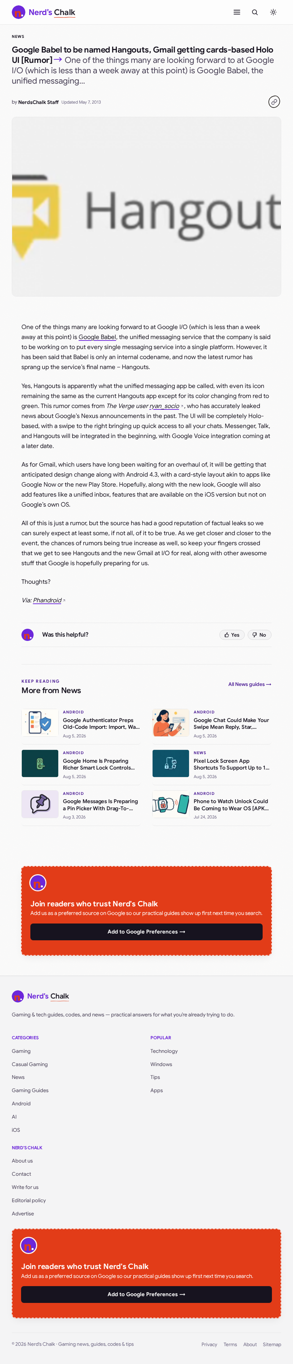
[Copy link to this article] (274, 102)
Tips (155, 1077)
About (250, 1344)
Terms (230, 1344)
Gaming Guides (30, 1090)
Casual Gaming (30, 1064)
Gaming (21, 1051)
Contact (21, 1174)
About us (22, 1161)
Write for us (25, 1187)
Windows (161, 1064)
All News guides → (250, 684)
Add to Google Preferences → (146, 932)
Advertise (23, 1213)
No (262, 635)
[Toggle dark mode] (273, 12)
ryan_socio (164, 406)
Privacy (209, 1344)
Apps (156, 1090)
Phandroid (47, 600)
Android (21, 1103)
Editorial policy (29, 1200)
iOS (16, 1130)
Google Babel (97, 337)
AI (14, 1117)
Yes (235, 635)
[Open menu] (237, 12)
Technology (164, 1051)
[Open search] (255, 12)
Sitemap (272, 1344)
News (18, 36)
